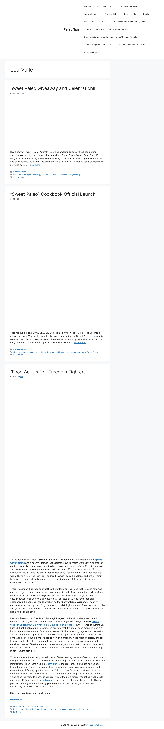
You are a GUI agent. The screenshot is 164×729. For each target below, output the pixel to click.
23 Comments (19, 712)
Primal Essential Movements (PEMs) (129, 21)
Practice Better (111, 14)
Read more (34, 165)
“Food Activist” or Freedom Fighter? (48, 371)
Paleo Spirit (73, 29)
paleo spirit (49, 709)
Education (17, 706)
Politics (26, 706)
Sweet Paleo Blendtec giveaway (66, 174)
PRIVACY (104, 21)
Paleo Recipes (90, 52)
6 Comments (18, 355)
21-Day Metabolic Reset (127, 6)
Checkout (146, 14)
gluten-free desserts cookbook (26, 352)
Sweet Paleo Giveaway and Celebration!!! (53, 88)
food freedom (19, 709)
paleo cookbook (57, 352)
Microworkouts (91, 6)
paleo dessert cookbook (75, 352)
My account (89, 21)
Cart (135, 14)
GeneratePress (96, 725)
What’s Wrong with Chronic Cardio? (112, 29)
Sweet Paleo (46, 174)
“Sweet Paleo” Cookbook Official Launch (53, 194)
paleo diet (48, 680)
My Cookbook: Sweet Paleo (129, 44)
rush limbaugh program (78, 709)
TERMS (87, 29)
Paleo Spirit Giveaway (31, 174)
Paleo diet (39, 709)
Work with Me (90, 14)
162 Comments (20, 177)
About (105, 6)
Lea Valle (17, 174)
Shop (126, 14)
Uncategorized (19, 172)
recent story (51, 664)
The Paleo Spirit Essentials (96, 44)
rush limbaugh (61, 709)
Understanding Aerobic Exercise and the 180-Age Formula (110, 37)
